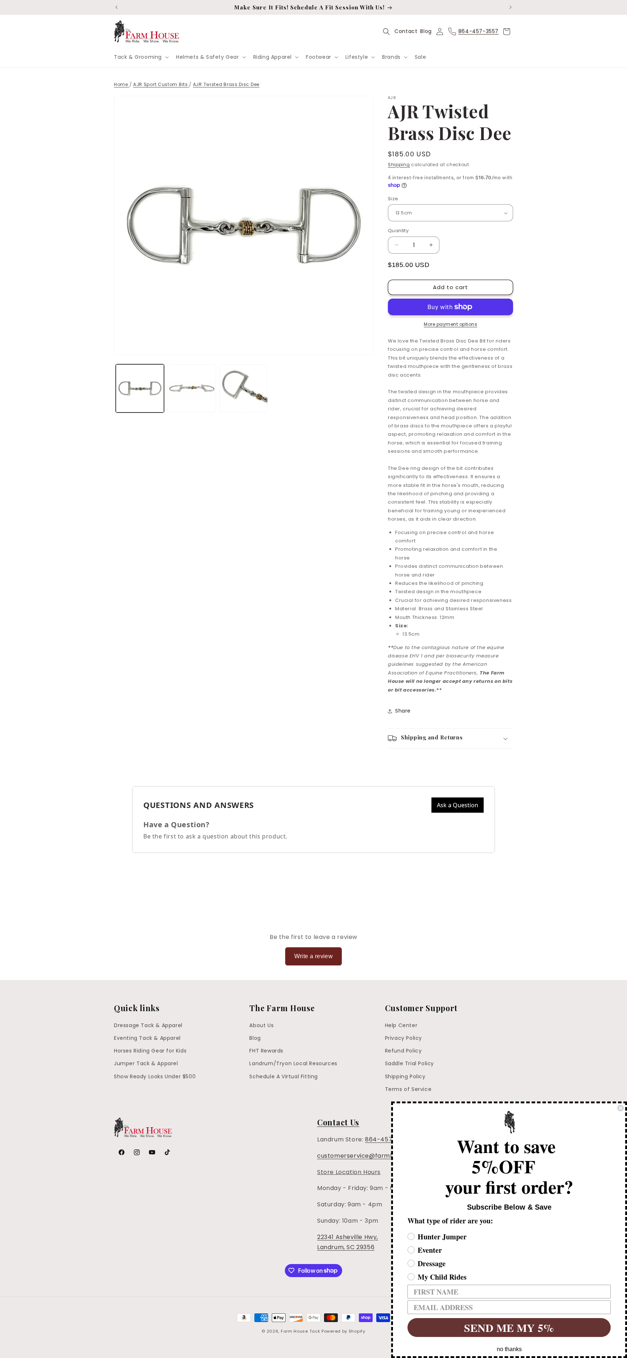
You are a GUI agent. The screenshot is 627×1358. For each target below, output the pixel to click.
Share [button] (403, 710)
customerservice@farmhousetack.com (377, 1156)
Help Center (401, 1025)
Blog (425, 31)
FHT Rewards (266, 1051)
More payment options (450, 324)
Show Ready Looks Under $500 (155, 1076)
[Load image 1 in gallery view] (140, 388)
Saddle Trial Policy (409, 1063)
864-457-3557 (388, 1139)
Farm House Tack (300, 1331)
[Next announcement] (511, 7)
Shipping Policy (405, 1076)
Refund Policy (403, 1051)
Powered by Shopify (343, 1331)
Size (393, 198)
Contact (405, 31)
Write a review (313, 956)
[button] (141, 57)
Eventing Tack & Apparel (147, 1038)
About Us (261, 1025)
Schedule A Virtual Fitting (283, 1076)
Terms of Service (408, 1089)
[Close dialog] (620, 1108)
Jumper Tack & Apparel (146, 1063)
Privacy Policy (403, 1038)
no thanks (509, 1349)
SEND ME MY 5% (509, 1328)
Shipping (399, 164)
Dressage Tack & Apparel (148, 1025)
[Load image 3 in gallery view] (244, 388)
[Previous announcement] (116, 7)
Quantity (398, 230)
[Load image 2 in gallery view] (192, 388)
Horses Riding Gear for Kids (150, 1051)
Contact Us (338, 1122)
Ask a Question (457, 805)
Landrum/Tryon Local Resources (293, 1063)
